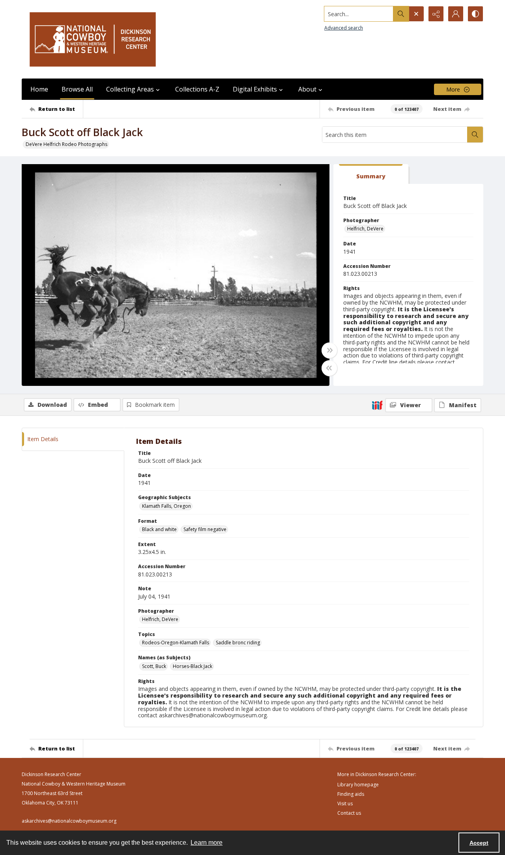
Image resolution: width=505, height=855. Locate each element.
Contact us (349, 813)
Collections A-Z (197, 89)
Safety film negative (204, 529)
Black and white (159, 529)
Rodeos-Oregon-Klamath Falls (175, 642)
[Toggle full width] (329, 350)
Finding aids (350, 794)
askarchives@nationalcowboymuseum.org (69, 821)
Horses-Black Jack (192, 666)
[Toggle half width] (329, 368)
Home (39, 89)
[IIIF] (377, 405)
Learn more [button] (207, 842)
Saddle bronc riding (238, 642)
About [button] (307, 89)
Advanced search (343, 27)
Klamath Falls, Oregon (166, 506)
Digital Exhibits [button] (255, 89)
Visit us (345, 803)
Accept (478, 843)
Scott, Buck (154, 666)
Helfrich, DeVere (365, 228)
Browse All (77, 89)
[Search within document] (475, 134)
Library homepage (358, 784)
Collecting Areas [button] (130, 89)
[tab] (370, 174)
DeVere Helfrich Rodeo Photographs (66, 144)
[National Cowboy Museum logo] (93, 39)
